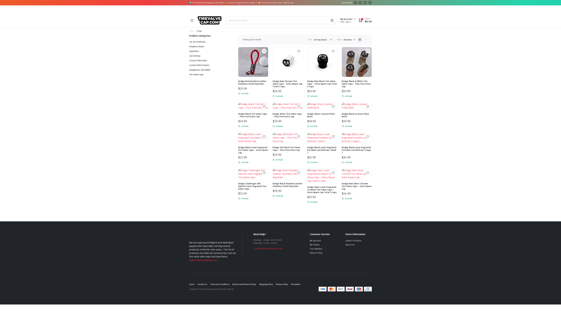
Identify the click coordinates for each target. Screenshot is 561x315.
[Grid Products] (360, 39)
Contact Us (202, 284)
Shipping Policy (266, 284)
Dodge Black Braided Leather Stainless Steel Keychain (287, 185)
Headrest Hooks (196, 46)
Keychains (194, 51)
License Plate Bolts (198, 60)
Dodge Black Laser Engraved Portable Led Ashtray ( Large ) (356, 150)
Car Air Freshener (197, 42)
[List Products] (365, 39)
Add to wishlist (264, 51)
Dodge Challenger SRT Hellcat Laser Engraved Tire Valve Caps (252, 186)
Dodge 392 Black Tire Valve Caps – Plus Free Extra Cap (286, 148)
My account (315, 240)
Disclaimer (295, 284)
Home (191, 31)
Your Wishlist (316, 248)
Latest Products (354, 240)
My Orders (315, 244)
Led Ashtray (194, 56)
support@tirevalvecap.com (203, 260)
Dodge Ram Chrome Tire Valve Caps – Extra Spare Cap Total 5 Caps (287, 84)
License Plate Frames (199, 65)
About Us (350, 244)
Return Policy (316, 253)
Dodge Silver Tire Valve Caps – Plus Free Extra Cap (287, 115)
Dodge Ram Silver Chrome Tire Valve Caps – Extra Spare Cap (357, 186)
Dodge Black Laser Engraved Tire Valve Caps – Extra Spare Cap (253, 150)
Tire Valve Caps (196, 74)
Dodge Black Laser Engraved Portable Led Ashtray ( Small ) (321, 150)
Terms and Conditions (220, 284)
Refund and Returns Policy (244, 284)
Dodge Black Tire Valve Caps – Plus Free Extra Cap (252, 115)
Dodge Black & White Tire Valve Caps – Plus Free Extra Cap (356, 84)
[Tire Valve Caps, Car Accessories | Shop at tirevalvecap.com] (210, 20)
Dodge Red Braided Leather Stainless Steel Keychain (252, 82)
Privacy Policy (282, 284)
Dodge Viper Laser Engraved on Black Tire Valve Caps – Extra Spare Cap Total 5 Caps (322, 190)
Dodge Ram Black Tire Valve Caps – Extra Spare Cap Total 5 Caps (322, 84)
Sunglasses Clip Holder (199, 70)
